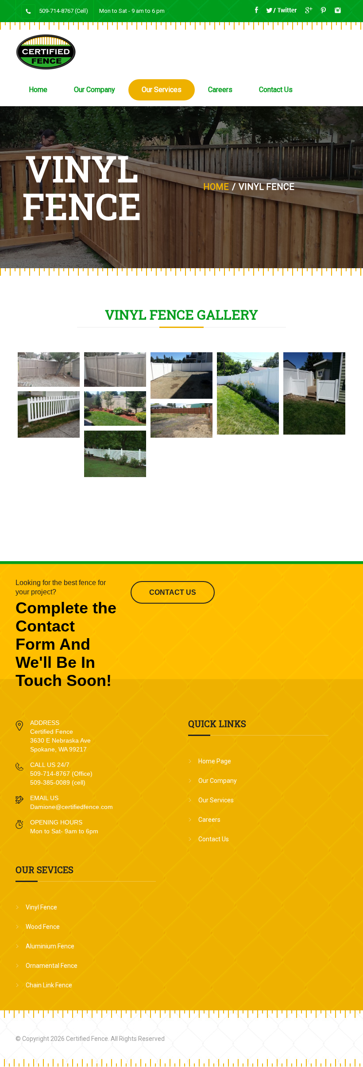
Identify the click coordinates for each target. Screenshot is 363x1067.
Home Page (214, 761)
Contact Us (276, 89)
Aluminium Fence (50, 946)
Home (38, 89)
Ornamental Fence (51, 965)
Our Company (94, 89)
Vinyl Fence (41, 907)
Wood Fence (43, 926)
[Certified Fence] (45, 52)
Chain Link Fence (49, 985)
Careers (220, 89)
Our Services (162, 89)
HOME (216, 186)
